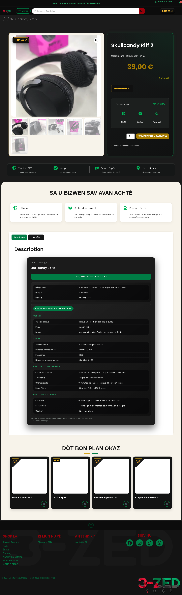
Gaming (7, 553)
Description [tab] (19, 237)
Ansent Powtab (11, 542)
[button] (96, 40)
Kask (5, 545)
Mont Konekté (10, 560)
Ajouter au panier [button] (44, 504)
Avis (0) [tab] (36, 237)
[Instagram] (139, 542)
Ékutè (6, 549)
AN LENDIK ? (85, 536)
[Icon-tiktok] (149, 542)
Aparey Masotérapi (13, 556)
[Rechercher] (142, 11)
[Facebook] (129, 542)
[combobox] (85, 11)
